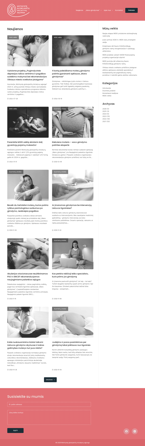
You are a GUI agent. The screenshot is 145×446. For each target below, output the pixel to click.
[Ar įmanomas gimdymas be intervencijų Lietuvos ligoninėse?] (72, 185)
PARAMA (131, 10)
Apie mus (107, 10)
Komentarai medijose (110, 93)
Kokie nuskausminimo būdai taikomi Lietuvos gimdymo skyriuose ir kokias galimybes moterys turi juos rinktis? (25, 345)
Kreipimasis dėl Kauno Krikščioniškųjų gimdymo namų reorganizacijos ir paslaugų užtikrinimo (118, 48)
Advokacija (106, 88)
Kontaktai (119, 10)
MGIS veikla (13, 37)
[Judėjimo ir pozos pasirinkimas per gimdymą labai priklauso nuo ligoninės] (72, 322)
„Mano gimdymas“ (93, 10)
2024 (104, 114)
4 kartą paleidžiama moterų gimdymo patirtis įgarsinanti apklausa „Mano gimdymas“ (71, 73)
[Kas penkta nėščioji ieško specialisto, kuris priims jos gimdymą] (72, 253)
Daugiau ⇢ (50, 380)
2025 (104, 111)
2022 (104, 119)
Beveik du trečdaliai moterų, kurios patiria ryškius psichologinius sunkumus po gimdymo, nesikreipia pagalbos (27, 208)
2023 (104, 116)
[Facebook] (126, 431)
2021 (104, 121)
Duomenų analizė (60, 109)
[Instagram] (135, 431)
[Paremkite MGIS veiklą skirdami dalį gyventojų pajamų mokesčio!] (28, 122)
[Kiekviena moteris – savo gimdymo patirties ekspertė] (72, 122)
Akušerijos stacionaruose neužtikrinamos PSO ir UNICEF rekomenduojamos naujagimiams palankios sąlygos (27, 276)
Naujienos (79, 10)
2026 (104, 109)
